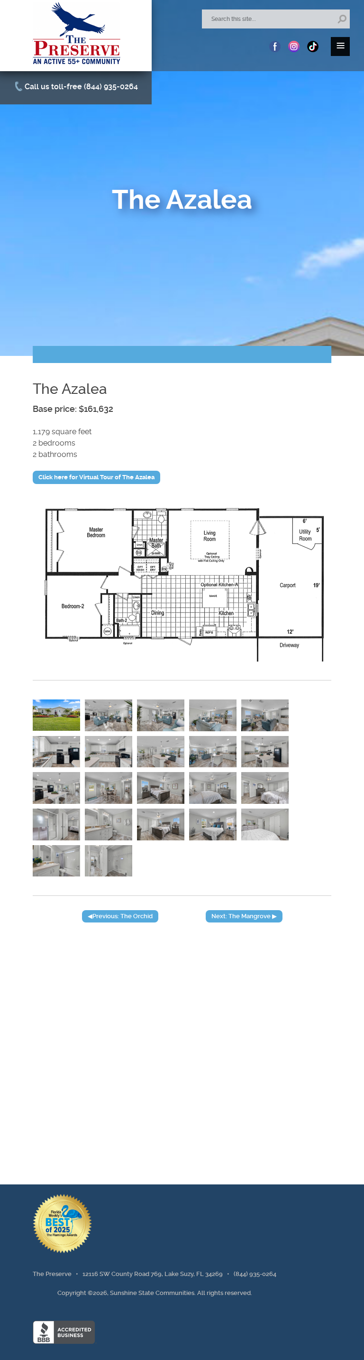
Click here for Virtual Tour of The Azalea (96, 477)
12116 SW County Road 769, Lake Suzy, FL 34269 (152, 1273)
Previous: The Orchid (122, 916)
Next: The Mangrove (241, 916)
